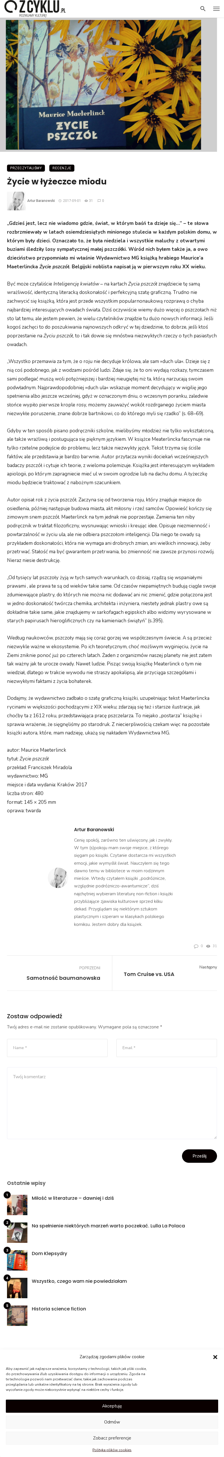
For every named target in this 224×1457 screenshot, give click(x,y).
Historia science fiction (59, 1309)
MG (44, 776)
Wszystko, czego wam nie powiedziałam (79, 1281)
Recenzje (61, 168)
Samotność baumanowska (63, 978)
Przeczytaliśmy (26, 168)
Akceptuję (112, 1406)
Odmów (112, 1422)
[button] (215, 1357)
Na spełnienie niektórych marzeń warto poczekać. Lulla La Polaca (108, 1225)
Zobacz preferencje (112, 1438)
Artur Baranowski (41, 201)
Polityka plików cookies (112, 1450)
